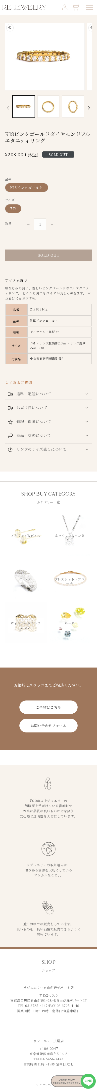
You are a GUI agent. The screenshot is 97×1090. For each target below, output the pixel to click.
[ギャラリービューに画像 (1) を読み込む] (23, 106)
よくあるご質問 (18, 382)
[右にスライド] (89, 107)
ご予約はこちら (48, 707)
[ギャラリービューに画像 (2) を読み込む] (48, 106)
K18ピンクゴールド (26, 187)
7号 (13, 208)
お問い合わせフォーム (49, 725)
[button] (48, 393)
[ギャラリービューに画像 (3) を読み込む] (73, 106)
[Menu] (89, 7)
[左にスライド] (8, 107)
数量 (8, 223)
